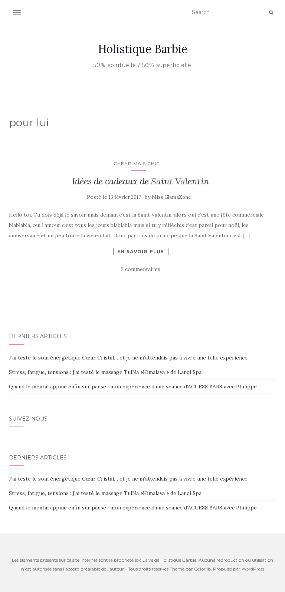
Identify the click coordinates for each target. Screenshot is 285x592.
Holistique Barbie (142, 48)
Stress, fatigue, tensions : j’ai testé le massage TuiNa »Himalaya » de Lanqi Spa (105, 372)
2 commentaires (140, 269)
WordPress (253, 569)
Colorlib (202, 569)
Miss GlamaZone (171, 197)
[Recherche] (271, 12)
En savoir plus (140, 251)
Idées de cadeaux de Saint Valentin (140, 181)
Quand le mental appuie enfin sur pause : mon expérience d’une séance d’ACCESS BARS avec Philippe (133, 386)
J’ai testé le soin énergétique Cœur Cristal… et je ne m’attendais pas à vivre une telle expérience (128, 357)
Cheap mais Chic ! (138, 163)
